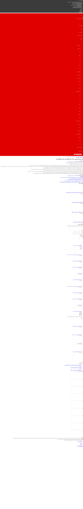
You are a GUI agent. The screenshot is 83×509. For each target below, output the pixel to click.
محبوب (81, 247)
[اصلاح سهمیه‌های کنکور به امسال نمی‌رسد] (78, 310)
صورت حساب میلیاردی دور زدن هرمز (78, 6)
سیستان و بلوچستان (78, 91)
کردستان (79, 124)
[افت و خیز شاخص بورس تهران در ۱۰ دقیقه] (78, 266)
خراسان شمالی (78, 78)
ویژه (78, 157)
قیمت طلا (81, 315)
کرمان (79, 127)
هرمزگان (79, 114)
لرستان (79, 104)
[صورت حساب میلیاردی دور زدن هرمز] (76, 429)
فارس (79, 94)
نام (82, 231)
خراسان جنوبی (78, 71)
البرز (79, 58)
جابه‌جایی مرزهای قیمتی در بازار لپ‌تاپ (77, 245)
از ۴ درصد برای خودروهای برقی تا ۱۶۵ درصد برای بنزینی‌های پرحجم (74, 192)
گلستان (79, 137)
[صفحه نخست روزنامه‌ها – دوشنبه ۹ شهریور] (78, 260)
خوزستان (79, 81)
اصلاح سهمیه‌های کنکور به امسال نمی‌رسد (77, 4)
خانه (82, 156)
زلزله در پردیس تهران (79, 273)
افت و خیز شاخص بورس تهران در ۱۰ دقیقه (77, 3)
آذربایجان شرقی (78, 45)
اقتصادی (80, 157)
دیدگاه (82, 230)
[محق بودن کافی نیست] (76, 422)
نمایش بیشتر (81, 176)
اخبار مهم (81, 156)
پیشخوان (77, 157)
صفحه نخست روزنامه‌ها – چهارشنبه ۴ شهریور (77, 7)
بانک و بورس (80, 32)
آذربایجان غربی (78, 48)
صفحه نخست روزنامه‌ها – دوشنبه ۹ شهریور (77, 2)
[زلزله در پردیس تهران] (78, 272)
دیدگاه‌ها (81, 248)
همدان (79, 117)
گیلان (79, 140)
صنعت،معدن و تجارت (79, 35)
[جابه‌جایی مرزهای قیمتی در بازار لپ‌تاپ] (76, 220)
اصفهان (79, 55)
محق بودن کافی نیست (79, 5)
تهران (79, 68)
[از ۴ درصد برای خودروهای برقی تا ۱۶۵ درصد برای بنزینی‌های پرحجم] (76, 191)
